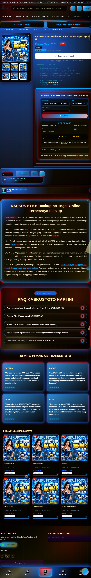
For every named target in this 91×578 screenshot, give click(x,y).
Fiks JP (55, 236)
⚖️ (79, 8)
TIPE (72, 100)
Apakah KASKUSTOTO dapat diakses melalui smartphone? (31, 324)
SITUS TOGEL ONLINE (8, 30)
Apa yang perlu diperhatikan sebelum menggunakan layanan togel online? (37, 333)
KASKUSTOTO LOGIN (39, 17)
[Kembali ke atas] (85, 565)
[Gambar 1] (6, 67)
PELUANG (45, 107)
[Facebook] (2, 556)
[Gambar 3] (23, 67)
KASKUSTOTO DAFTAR (60, 17)
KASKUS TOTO (65, 2)
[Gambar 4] (6, 76)
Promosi (10, 574)
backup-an (15, 244)
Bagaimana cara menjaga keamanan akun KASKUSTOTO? (31, 341)
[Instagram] (7, 556)
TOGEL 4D (46, 30)
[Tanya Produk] (42, 173)
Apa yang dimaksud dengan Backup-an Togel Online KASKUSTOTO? (35, 308)
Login (27, 574)
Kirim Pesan (10, 545)
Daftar (45, 575)
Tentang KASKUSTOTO (57, 537)
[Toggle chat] (85, 571)
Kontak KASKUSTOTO (56, 541)
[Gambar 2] (14, 67)
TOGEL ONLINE (78, 2)
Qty (3, 171)
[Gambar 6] (23, 76)
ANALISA (65, 116)
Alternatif (63, 574)
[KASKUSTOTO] (4, 8)
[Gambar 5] (14, 76)
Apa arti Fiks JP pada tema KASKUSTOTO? (25, 316)
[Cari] (14, 8)
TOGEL (88, 2)
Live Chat (81, 574)
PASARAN (46, 100)
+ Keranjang (22, 174)
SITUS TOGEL (77, 17)
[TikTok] (13, 556)
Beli (34, 174)
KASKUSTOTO (52, 2)
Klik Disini (57, 85)
